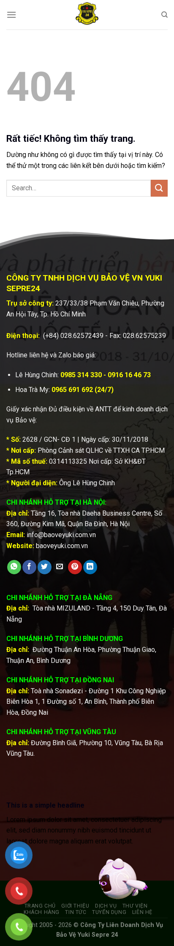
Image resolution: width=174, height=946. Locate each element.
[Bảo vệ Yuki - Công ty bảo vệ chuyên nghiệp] (87, 15)
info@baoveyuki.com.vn (61, 535)
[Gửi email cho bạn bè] (60, 567)
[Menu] (11, 14)
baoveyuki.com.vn (62, 546)
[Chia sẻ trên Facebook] (29, 567)
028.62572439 (81, 336)
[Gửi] (159, 188)
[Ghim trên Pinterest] (75, 567)
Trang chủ (40, 906)
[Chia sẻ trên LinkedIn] (90, 567)
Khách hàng (42, 912)
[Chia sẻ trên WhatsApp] (14, 567)
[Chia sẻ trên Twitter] (45, 567)
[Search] (164, 15)
